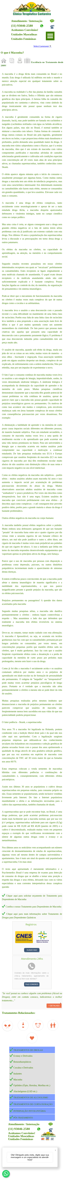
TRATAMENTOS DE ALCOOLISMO (30, 1097)
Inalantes (17, 1073)
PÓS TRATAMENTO (23, 1117)
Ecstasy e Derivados (22, 1056)
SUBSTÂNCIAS (5, 56)
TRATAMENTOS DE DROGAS (28, 1050)
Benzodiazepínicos (22, 1062)
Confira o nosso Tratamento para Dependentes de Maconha (33, 906)
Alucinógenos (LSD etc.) (25, 1091)
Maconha (17, 1079)
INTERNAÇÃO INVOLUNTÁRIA (29, 1111)
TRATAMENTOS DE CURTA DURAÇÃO (33, 1104)
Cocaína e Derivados (23, 1067)
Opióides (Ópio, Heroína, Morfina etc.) (31, 1085)
